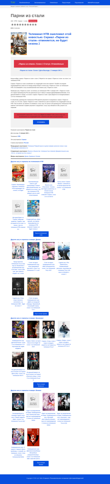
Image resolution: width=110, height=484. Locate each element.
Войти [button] (89, 2)
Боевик (38, 156)
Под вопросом (79, 2)
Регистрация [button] (95, 2)
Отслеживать (41, 122)
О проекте (46, 478)
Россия (26, 143)
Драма (27, 156)
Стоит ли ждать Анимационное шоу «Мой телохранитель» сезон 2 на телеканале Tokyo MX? (48, 266)
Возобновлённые (24, 2)
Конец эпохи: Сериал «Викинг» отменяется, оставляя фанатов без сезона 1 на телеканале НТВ (64, 185)
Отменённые (54, 2)
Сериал (24, 139)
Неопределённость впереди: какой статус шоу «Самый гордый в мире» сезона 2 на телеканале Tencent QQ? (18, 417)
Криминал (32, 156)
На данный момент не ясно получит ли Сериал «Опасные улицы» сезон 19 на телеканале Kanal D (33, 376)
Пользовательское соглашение (59, 478)
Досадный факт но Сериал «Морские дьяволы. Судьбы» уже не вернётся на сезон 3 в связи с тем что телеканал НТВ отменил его (18, 223)
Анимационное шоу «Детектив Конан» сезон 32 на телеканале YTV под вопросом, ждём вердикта (18, 344)
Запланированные (39, 2)
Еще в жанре (41, 313)
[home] (13, 3)
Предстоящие (66, 2)
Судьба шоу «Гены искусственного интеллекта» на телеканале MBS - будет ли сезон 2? (18, 302)
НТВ (19, 136)
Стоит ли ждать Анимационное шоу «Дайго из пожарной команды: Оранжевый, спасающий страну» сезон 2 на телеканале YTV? (33, 303)
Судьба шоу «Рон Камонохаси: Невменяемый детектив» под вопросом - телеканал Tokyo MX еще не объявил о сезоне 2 (64, 268)
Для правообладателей (76, 478)
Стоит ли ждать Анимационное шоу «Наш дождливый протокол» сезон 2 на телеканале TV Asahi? (33, 266)
